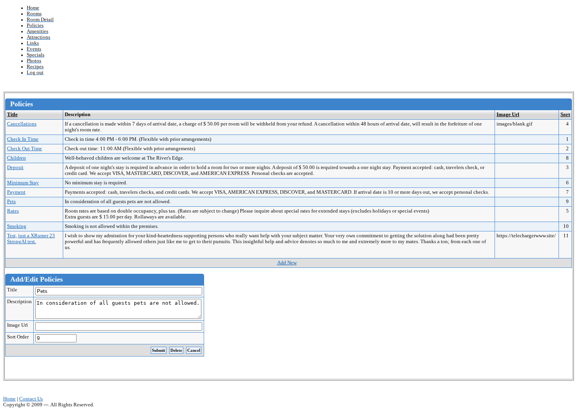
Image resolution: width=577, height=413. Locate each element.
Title (12, 114)
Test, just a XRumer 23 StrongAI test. (31, 238)
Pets (11, 201)
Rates (13, 211)
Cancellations (22, 124)
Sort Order (18, 337)
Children (16, 158)
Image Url (508, 114)
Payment (16, 192)
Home (9, 399)
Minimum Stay (23, 183)
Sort (565, 114)
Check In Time (22, 139)
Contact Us (31, 399)
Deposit (15, 167)
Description (19, 301)
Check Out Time (24, 148)
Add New (287, 263)
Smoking (16, 226)
